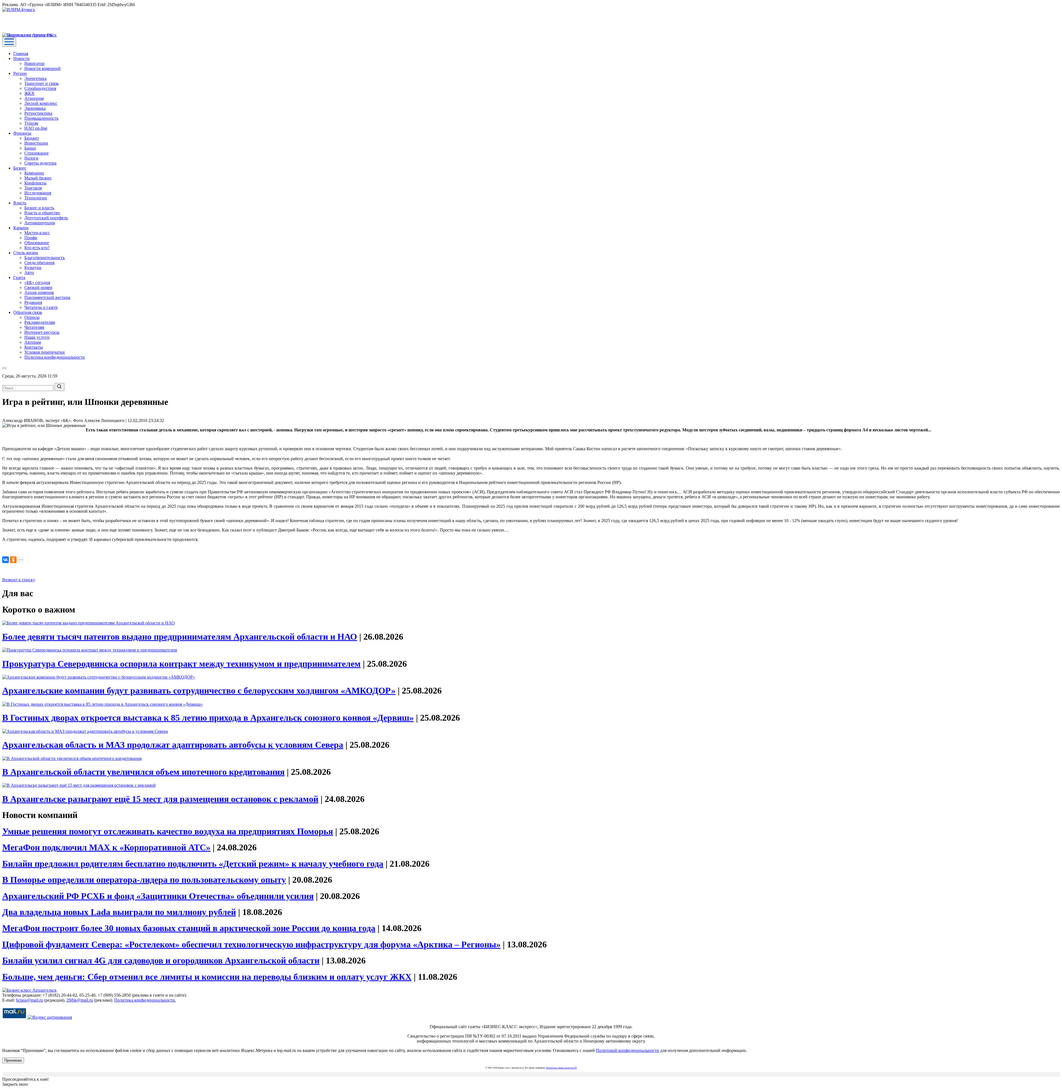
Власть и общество (42, 212)
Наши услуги (37, 337)
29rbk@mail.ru (79, 1000)
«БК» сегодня (37, 282)
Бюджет (31, 138)
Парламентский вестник (47, 297)
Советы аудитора (40, 163)
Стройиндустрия (40, 88)
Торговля (33, 188)
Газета (19, 277)
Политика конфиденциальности (54, 357)
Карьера (20, 227)
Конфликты (35, 183)
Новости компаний (42, 68)
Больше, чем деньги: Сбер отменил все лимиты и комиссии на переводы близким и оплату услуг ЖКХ (207, 977)
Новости (21, 58)
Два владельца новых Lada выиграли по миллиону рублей (119, 912)
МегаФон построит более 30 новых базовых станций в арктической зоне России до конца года (188, 928)
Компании (34, 173)
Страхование (36, 153)
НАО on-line (35, 128)
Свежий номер (38, 287)
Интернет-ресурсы (41, 332)
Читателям (34, 327)
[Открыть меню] (9, 42)
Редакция (33, 302)
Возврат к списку (18, 579)
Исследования (37, 193)
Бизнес (19, 168)
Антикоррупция (39, 222)
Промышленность (41, 118)
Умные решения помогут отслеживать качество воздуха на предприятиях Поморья (167, 831)
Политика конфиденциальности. (145, 1000)
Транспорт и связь (41, 83)
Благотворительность (44, 257)
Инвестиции (36, 143)
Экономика (35, 108)
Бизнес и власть (39, 207)
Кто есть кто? (37, 247)
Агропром (34, 98)
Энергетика (35, 78)
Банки (30, 148)
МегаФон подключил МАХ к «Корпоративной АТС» (106, 847)
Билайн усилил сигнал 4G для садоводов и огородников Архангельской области (160, 960)
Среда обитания (39, 262)
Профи (30, 237)
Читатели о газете (41, 307)
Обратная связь (27, 312)
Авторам (32, 342)
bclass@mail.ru (29, 1000)
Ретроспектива (38, 113)
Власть (19, 202)
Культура (32, 267)
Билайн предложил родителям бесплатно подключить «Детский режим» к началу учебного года (192, 864)
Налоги (31, 158)
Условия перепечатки (44, 352)
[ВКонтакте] (5, 559)
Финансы (22, 133)
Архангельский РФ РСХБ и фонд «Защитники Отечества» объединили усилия (158, 896)
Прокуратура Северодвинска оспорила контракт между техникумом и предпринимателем (181, 664)
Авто (29, 272)
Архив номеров (39, 292)
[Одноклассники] (13, 559)
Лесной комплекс (40, 103)
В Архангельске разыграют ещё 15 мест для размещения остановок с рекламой (160, 799)
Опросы (32, 317)
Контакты (33, 347)
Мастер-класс (37, 232)
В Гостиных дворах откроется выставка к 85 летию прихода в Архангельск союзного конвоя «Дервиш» (208, 718)
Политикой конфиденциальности (627, 1050)
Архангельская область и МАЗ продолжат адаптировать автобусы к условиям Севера (172, 745)
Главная (20, 53)
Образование (36, 242)
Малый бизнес (38, 178)
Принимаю (13, 1060)
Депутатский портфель (46, 217)
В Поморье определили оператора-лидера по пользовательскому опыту (144, 880)
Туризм (31, 123)
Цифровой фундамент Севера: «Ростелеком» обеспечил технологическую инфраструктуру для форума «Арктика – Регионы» (251, 944)
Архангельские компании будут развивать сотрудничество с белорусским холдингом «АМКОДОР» (198, 690)
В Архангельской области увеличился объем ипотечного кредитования (143, 772)
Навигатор (34, 63)
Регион (20, 73)
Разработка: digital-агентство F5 (561, 1068)
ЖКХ (29, 93)
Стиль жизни (25, 252)
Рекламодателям (39, 322)
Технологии (35, 198)
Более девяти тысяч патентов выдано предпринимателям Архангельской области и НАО (179, 637)
